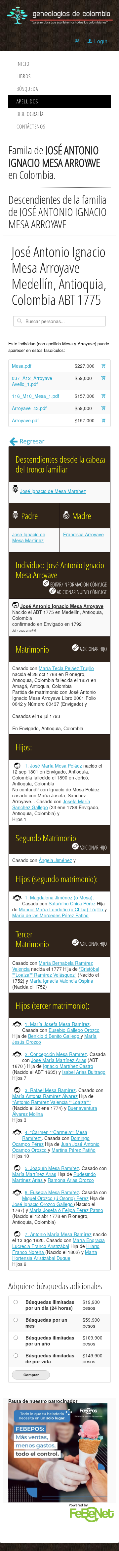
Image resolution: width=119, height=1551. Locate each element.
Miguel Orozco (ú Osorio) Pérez (55, 1198)
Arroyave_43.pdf (29, 408)
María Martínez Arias (34, 1174)
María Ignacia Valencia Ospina (61, 980)
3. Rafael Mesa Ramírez (50, 1090)
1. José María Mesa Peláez (53, 765)
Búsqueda (27, 89)
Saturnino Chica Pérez (72, 903)
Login (100, 41)
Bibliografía (30, 114)
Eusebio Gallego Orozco (74, 1030)
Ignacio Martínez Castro (68, 1066)
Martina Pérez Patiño (74, 1150)
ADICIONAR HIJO (93, 648)
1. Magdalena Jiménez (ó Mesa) (59, 897)
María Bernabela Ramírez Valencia (52, 966)
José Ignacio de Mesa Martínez (53, 491)
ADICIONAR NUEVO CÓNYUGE (81, 591)
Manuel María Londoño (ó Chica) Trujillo (61, 909)
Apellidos (27, 101)
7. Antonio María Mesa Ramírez (58, 1234)
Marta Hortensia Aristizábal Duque (54, 1255)
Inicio (23, 63)
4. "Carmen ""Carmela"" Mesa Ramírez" (54, 1135)
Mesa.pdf (21, 365)
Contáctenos (31, 126)
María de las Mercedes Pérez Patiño (50, 915)
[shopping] (77, 41)
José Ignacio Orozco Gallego (43, 1204)
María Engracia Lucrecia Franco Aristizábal (58, 1243)
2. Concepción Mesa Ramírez (56, 1054)
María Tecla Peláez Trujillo (66, 668)
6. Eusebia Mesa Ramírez (52, 1192)
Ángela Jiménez (55, 860)
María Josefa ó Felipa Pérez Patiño (66, 1210)
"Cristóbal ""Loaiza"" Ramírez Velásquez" (55, 971)
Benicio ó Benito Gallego (54, 1036)
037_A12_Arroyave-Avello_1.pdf (33, 381)
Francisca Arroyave (83, 534)
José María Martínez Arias (58, 1060)
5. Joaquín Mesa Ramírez (52, 1168)
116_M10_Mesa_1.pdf (35, 396)
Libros (24, 76)
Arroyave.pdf (25, 420)
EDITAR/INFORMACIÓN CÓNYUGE (78, 584)
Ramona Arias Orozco (71, 1180)
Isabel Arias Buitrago (83, 1072)
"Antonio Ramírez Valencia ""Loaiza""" (51, 1102)
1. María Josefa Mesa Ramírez (57, 1024)
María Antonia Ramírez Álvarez (45, 1096)
